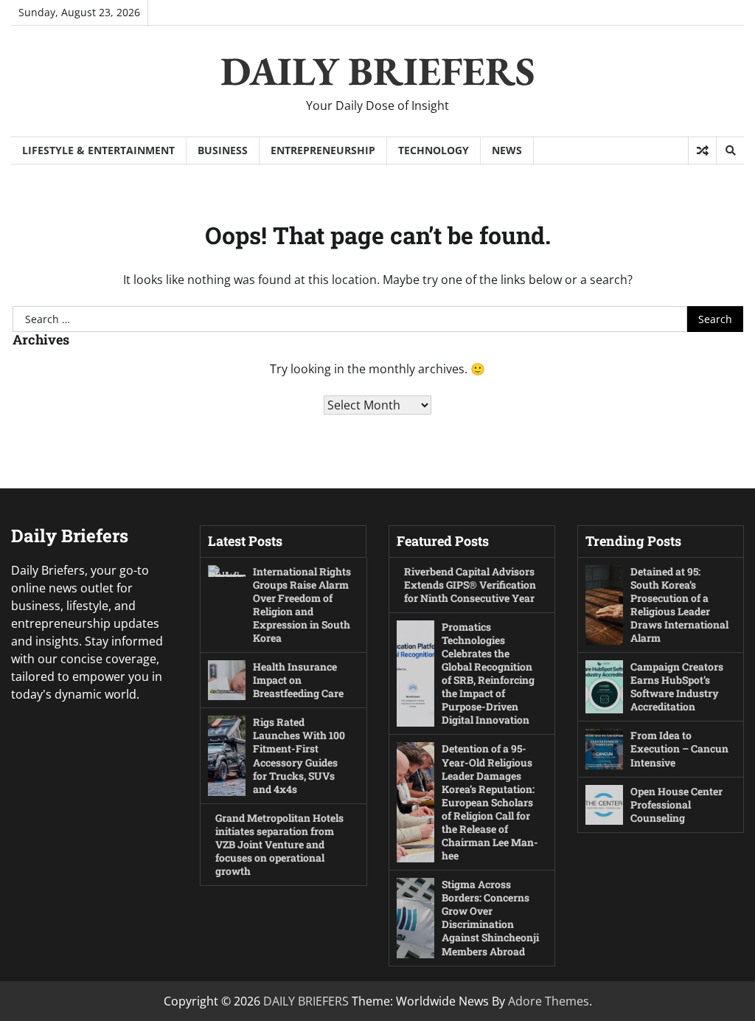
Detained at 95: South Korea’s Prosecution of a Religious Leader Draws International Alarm (679, 604)
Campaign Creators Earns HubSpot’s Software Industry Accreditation (676, 686)
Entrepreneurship (323, 150)
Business (223, 150)
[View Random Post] (702, 150)
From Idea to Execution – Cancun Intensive (679, 748)
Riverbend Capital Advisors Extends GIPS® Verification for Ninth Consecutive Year (470, 584)
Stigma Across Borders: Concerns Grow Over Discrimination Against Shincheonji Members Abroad (490, 917)
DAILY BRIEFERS (377, 71)
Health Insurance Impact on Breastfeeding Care (298, 680)
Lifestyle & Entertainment (98, 150)
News (507, 150)
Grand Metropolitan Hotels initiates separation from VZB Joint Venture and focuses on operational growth (279, 844)
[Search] (730, 150)
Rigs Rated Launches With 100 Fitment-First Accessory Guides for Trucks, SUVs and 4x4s (299, 755)
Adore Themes (548, 1001)
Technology (433, 150)
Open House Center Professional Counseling (676, 804)
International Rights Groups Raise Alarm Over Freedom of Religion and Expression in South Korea (302, 604)
